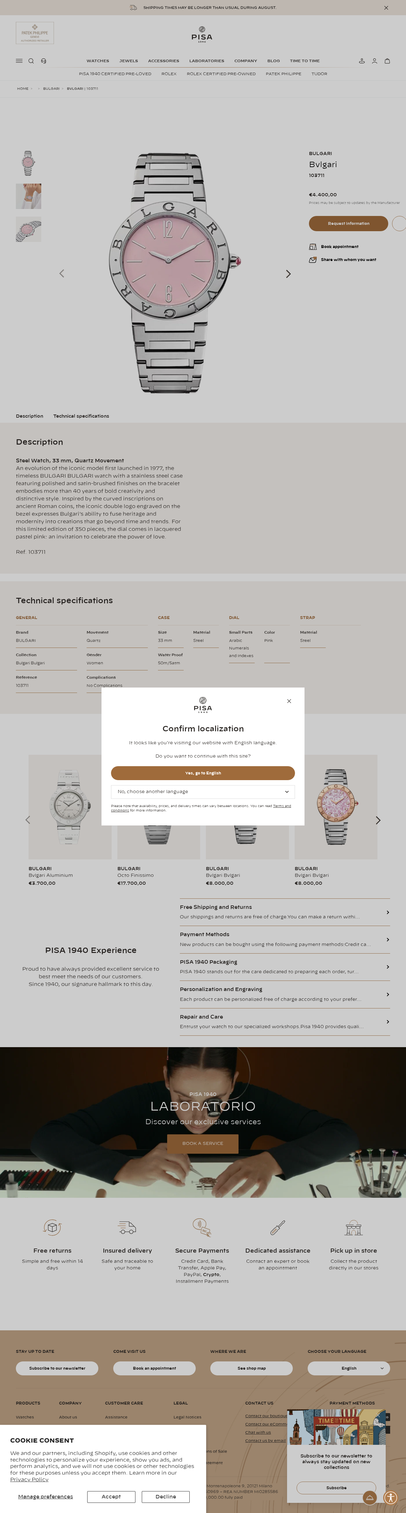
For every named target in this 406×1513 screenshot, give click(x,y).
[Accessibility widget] (390, 1497)
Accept (111, 1496)
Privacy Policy (29, 1479)
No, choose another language (153, 792)
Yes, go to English (203, 773)
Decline (165, 1496)
